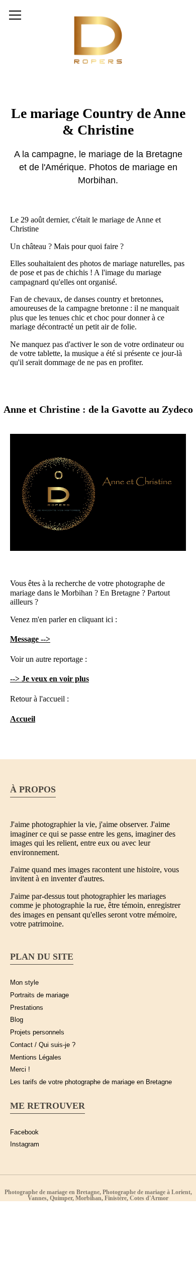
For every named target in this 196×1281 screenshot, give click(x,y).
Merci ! (20, 1069)
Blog (16, 1019)
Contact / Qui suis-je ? (42, 1045)
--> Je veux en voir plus (49, 678)
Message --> (30, 639)
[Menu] (15, 15)
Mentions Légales (35, 1057)
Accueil (22, 719)
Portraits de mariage (39, 995)
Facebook (24, 1132)
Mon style (24, 982)
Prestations (26, 1007)
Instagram (24, 1144)
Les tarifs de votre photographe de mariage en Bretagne (91, 1082)
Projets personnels (37, 1032)
